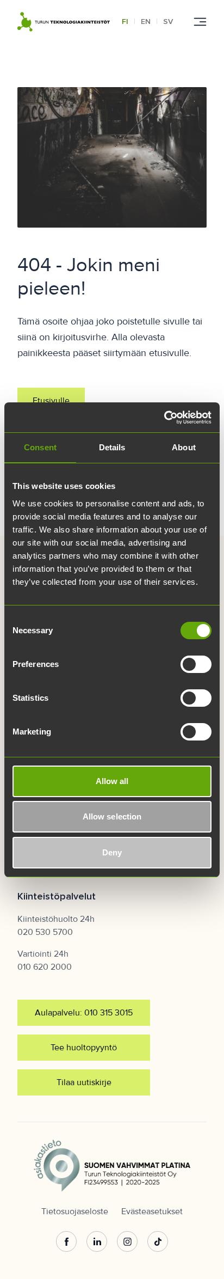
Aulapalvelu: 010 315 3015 (84, 1012)
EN (146, 21)
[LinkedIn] (97, 1242)
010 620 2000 (44, 967)
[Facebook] (66, 1242)
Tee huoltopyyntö (84, 1047)
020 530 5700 (45, 932)
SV (168, 21)
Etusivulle (51, 400)
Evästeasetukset (152, 1211)
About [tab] (184, 447)
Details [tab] (112, 447)
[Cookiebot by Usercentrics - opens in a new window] (163, 418)
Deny (112, 852)
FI (125, 21)
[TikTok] (158, 1242)
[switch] (196, 664)
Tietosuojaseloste (74, 1211)
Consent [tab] (40, 447)
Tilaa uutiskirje (84, 1082)
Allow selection (112, 816)
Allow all (112, 781)
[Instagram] (127, 1242)
